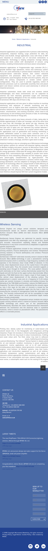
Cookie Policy (26, 534)
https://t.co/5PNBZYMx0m (11, 456)
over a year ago (7, 469)
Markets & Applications (23, 39)
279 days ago (7, 446)
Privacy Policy (7, 534)
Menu (5, 1)
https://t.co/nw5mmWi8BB (11, 443)
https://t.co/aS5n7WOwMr (25, 466)
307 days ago (7, 459)
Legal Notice (16, 534)
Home (13, 39)
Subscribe (36, 519)
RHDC (4, 536)
